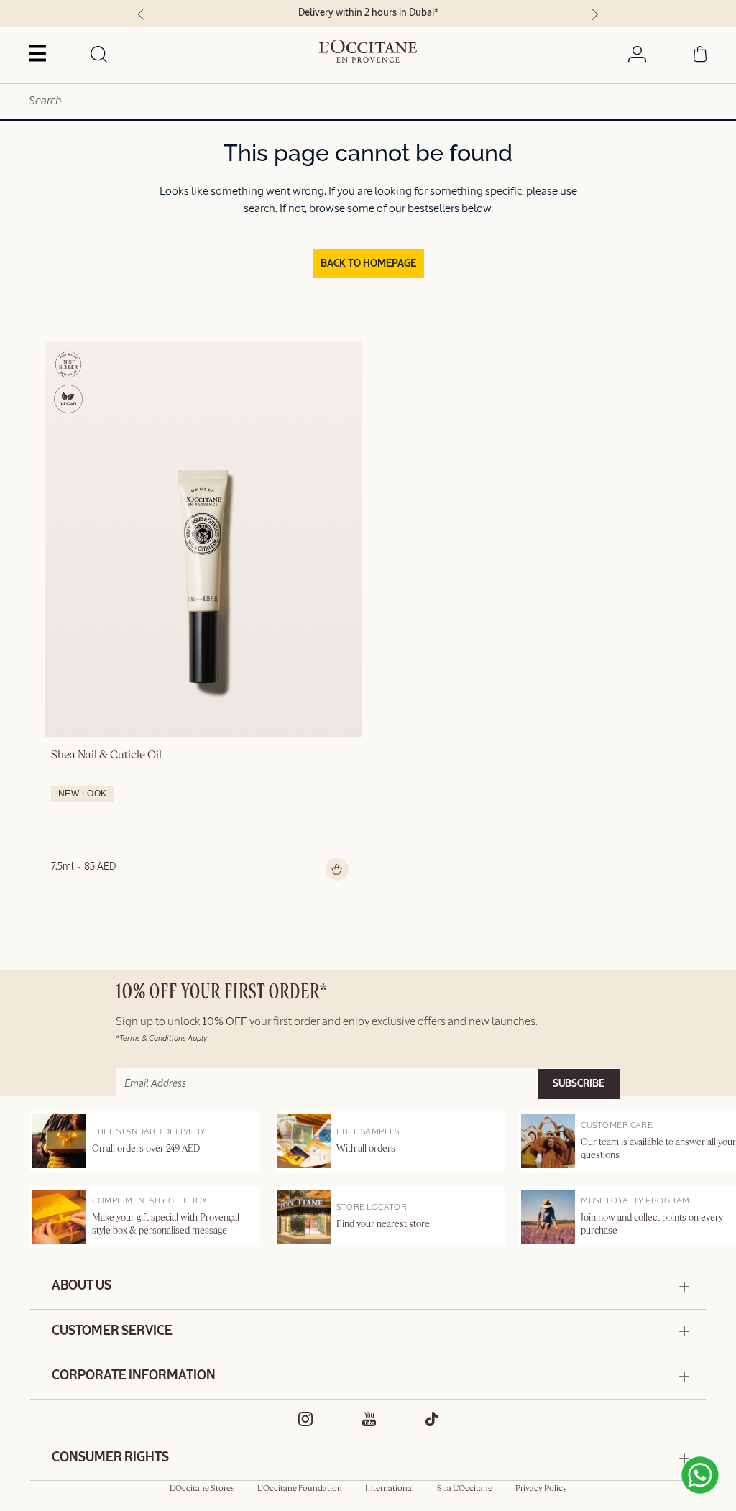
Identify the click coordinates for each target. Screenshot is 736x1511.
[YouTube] (369, 1419)
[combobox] (368, 101)
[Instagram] (305, 1419)
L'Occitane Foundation (299, 1488)
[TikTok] (432, 1419)
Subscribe (578, 1084)
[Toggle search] (99, 55)
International (389, 1488)
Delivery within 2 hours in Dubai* (368, 13)
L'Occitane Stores (202, 1488)
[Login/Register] (637, 57)
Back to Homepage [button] (368, 264)
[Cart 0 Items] (700, 57)
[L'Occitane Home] (367, 51)
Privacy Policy (541, 1488)
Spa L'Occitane (464, 1488)
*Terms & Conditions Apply (161, 1038)
